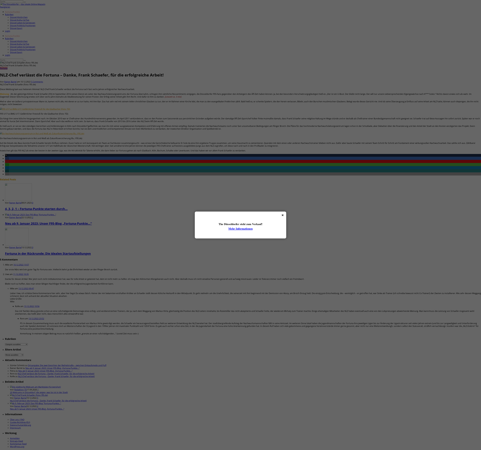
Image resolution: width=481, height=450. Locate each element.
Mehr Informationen (240, 228)
